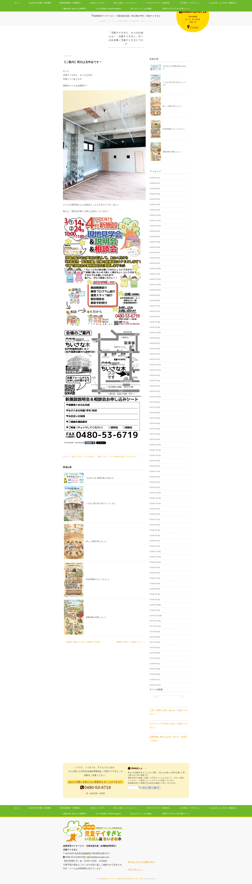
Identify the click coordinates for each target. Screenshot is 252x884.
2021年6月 (153, 413)
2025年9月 (153, 231)
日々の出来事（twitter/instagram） (109, 9)
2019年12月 (154, 493)
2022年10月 (154, 370)
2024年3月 (153, 317)
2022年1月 (153, 391)
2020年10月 (154, 455)
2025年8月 (153, 236)
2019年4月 (153, 530)
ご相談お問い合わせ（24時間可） (75, 9)
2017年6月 (153, 647)
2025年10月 (154, 226)
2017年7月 (153, 642)
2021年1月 (153, 439)
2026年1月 (153, 210)
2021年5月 (153, 418)
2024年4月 (153, 311)
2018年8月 (153, 573)
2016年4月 (153, 674)
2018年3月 (153, 599)
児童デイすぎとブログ (128, 457)
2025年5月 (153, 252)
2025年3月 (153, 263)
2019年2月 (153, 541)
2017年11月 (154, 621)
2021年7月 (153, 407)
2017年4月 (153, 658)
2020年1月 (153, 487)
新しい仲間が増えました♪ (96, 541)
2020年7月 (153, 471)
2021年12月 (154, 397)
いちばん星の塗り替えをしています (100, 503)
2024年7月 (153, 306)
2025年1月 (153, 274)
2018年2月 (153, 605)
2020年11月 (154, 450)
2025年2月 (153, 269)
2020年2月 (153, 482)
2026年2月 (153, 204)
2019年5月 (153, 525)
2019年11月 (154, 498)
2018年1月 (153, 610)
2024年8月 (153, 300)
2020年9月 (153, 461)
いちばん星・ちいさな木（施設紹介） (223, 3)
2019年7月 (153, 519)
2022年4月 (153, 386)
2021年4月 (153, 423)
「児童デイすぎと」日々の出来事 (107, 457)
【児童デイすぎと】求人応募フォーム (175, 9)
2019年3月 (153, 535)
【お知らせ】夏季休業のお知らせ (100, 478)
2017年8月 (153, 637)
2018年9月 (153, 567)
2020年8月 (153, 466)
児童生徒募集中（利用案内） (70, 3)
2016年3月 (153, 680)
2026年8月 (153, 178)
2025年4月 (153, 258)
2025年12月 (154, 215)
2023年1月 (153, 359)
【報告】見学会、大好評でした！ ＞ (131, 642)
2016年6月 (153, 664)
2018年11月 (154, 557)
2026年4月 (153, 194)
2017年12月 (154, 616)
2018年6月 (153, 583)
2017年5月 (153, 653)
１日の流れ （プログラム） (189, 3)
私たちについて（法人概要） (142, 9)
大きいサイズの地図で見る (142, 862)
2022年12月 (154, 365)
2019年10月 (154, 503)
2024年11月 (154, 285)
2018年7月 (153, 578)
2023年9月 (153, 338)
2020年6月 (153, 477)
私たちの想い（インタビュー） (126, 3)
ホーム (17, 3)
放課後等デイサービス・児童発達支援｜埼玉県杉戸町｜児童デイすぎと (123, 878)
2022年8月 (153, 375)
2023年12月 (154, 333)
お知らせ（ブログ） (97, 3)
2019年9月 (153, 509)
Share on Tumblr (90, 442)
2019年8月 (153, 514)
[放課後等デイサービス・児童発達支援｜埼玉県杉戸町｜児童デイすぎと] (126, 16)
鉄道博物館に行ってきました (98, 579)
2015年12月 (154, 685)
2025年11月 (154, 221)
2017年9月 (153, 632)
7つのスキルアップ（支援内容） (158, 3)
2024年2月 (153, 322)
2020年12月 (154, 445)
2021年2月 (153, 434)
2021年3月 (153, 429)
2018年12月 (154, 551)
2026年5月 (153, 188)
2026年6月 (153, 183)
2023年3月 (153, 354)
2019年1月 (153, 546)
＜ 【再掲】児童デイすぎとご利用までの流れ (81, 642)
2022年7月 (153, 381)
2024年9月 (153, 295)
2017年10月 (154, 626)
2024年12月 (154, 279)
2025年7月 (153, 242)
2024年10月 (154, 290)
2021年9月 (153, 402)
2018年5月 (153, 589)
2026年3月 (153, 199)
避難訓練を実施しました (96, 617)
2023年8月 (153, 343)
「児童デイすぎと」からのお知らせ (82, 457)
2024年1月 (153, 327)
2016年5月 (153, 669)
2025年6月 (153, 247)
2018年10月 (154, 562)
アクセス (193, 27)
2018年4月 (153, 594)
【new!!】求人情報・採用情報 (39, 3)
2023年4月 (153, 349)
